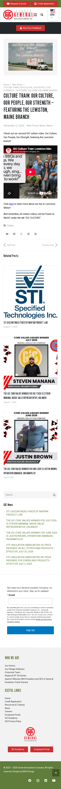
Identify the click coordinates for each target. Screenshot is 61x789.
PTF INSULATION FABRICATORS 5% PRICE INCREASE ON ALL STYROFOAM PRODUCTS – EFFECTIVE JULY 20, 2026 (30, 548)
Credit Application (13, 701)
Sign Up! (30, 630)
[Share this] (14, 234)
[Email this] (7, 234)
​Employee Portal (12, 715)
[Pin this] (35, 234)
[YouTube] (53, 780)
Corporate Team (12, 672)
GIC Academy (11, 718)
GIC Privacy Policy (13, 721)
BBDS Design (28, 771)
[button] (35, 15)
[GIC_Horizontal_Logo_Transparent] (18, 15)
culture (10, 225)
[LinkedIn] (45, 780)
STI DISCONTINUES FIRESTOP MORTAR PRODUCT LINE (26, 322)
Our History (10, 666)
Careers (8, 711)
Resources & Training (15, 705)
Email (12, 595)
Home (8, 698)
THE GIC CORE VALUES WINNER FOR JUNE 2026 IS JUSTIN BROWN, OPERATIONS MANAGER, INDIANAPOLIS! (31, 536)
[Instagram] (37, 780)
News (42, 125)
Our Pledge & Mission (15, 669)
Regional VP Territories (15, 675)
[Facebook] (29, 780)
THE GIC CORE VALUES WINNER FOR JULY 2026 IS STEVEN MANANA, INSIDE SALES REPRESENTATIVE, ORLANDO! (31, 524)
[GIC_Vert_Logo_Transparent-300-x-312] (30, 734)
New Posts (32, 125)
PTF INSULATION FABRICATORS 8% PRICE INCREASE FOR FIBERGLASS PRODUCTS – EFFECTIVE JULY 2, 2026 (28, 560)
